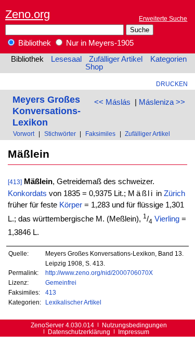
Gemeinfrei (60, 282)
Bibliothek (33, 43)
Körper (70, 205)
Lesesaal (66, 59)
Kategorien (168, 59)
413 (50, 292)
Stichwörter (60, 133)
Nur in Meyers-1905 (99, 43)
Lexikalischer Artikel (73, 302)
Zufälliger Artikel (115, 59)
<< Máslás (112, 102)
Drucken (172, 83)
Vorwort (23, 133)
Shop (94, 67)
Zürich (174, 193)
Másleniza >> (162, 102)
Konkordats (27, 193)
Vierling (166, 219)
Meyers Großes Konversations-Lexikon (46, 111)
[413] (15, 181)
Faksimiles (100, 133)
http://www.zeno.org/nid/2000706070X (99, 272)
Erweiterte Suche (163, 18)
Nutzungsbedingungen (134, 325)
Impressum (133, 331)
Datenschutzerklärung (79, 331)
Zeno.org (27, 14)
